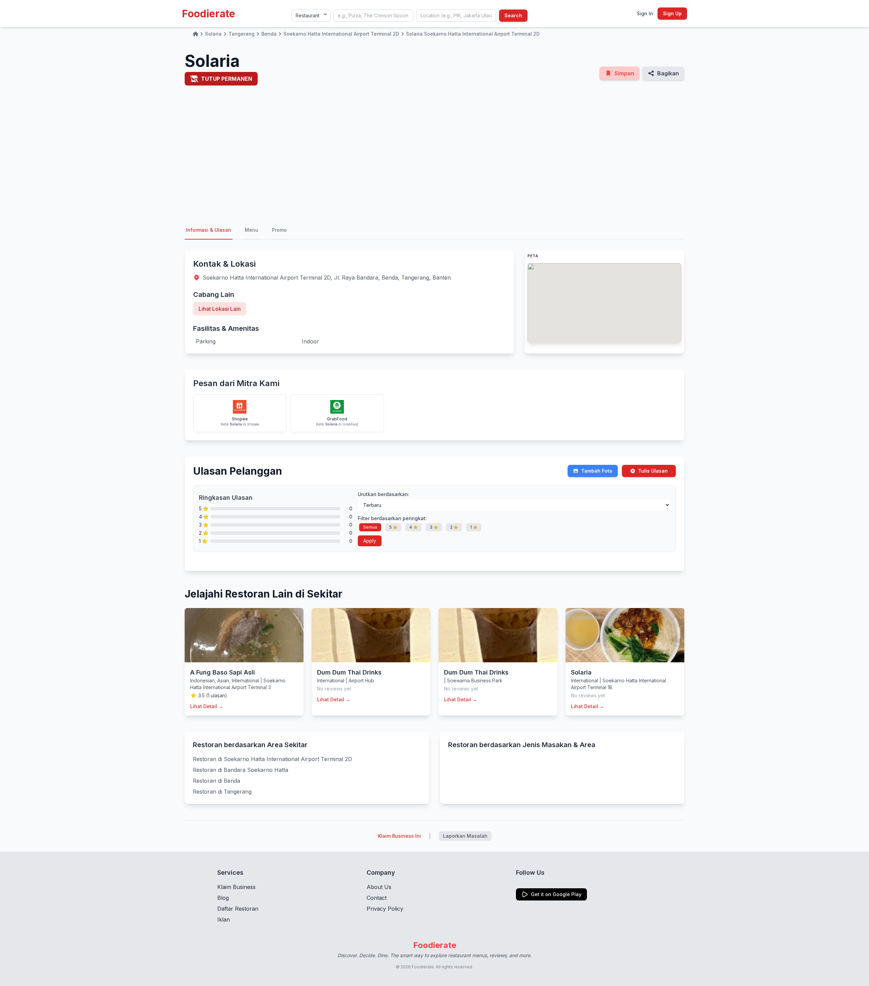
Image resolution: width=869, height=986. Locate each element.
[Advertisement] (434, 157)
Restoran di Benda (216, 780)
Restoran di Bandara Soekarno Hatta (240, 769)
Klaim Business (236, 887)
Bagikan (668, 73)
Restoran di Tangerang (222, 791)
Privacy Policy (385, 908)
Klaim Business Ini (399, 836)
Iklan (223, 919)
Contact (377, 897)
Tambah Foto (596, 471)
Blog (223, 897)
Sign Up (672, 13)
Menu (251, 230)
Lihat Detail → (206, 706)
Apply (369, 541)
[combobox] (373, 16)
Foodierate (208, 13)
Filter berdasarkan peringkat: (392, 518)
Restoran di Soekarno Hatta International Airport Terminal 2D (272, 759)
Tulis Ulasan (653, 471)
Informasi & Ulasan (208, 230)
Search (513, 15)
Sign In (645, 13)
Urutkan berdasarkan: (383, 494)
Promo (279, 230)
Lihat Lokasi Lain (220, 308)
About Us (379, 887)
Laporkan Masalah (465, 836)
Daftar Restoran (237, 908)
